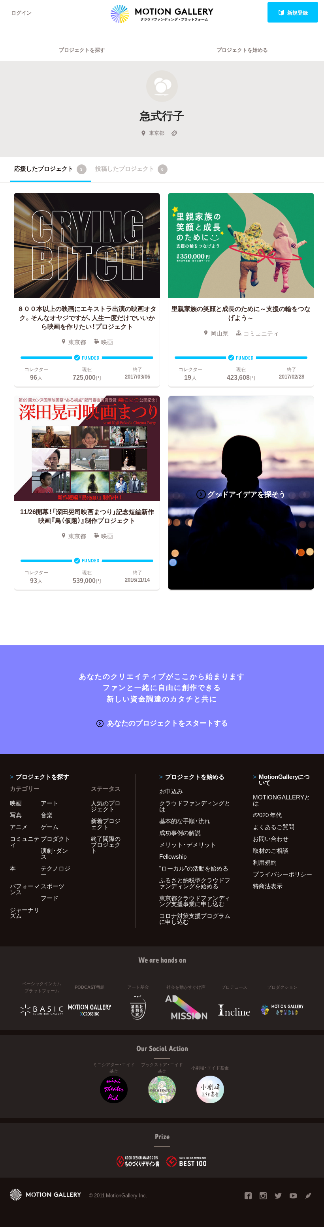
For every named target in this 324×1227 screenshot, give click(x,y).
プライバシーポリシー (282, 874)
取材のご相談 (270, 850)
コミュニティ (25, 841)
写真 (16, 814)
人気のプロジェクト (106, 806)
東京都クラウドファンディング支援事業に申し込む (194, 900)
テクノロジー (55, 871)
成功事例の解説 (180, 832)
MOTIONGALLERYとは (281, 800)
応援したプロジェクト (48, 168)
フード (49, 897)
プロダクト (55, 838)
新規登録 (297, 12)
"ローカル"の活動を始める (193, 868)
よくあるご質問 (273, 826)
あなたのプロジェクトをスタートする (167, 722)
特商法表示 (268, 886)
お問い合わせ (270, 838)
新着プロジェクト (106, 823)
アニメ (19, 826)
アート (49, 803)
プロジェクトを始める (242, 49)
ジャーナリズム (25, 912)
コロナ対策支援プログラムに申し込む (194, 918)
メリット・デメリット (187, 844)
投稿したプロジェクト (129, 168)
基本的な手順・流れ (184, 820)
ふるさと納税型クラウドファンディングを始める (194, 883)
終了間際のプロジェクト (106, 844)
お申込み (171, 791)
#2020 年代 (267, 814)
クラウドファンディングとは (194, 806)
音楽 (47, 814)
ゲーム (49, 826)
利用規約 (265, 862)
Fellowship (172, 856)
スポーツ (52, 886)
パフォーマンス (25, 889)
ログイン (21, 12)
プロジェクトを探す (82, 49)
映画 (16, 803)
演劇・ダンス (54, 853)
